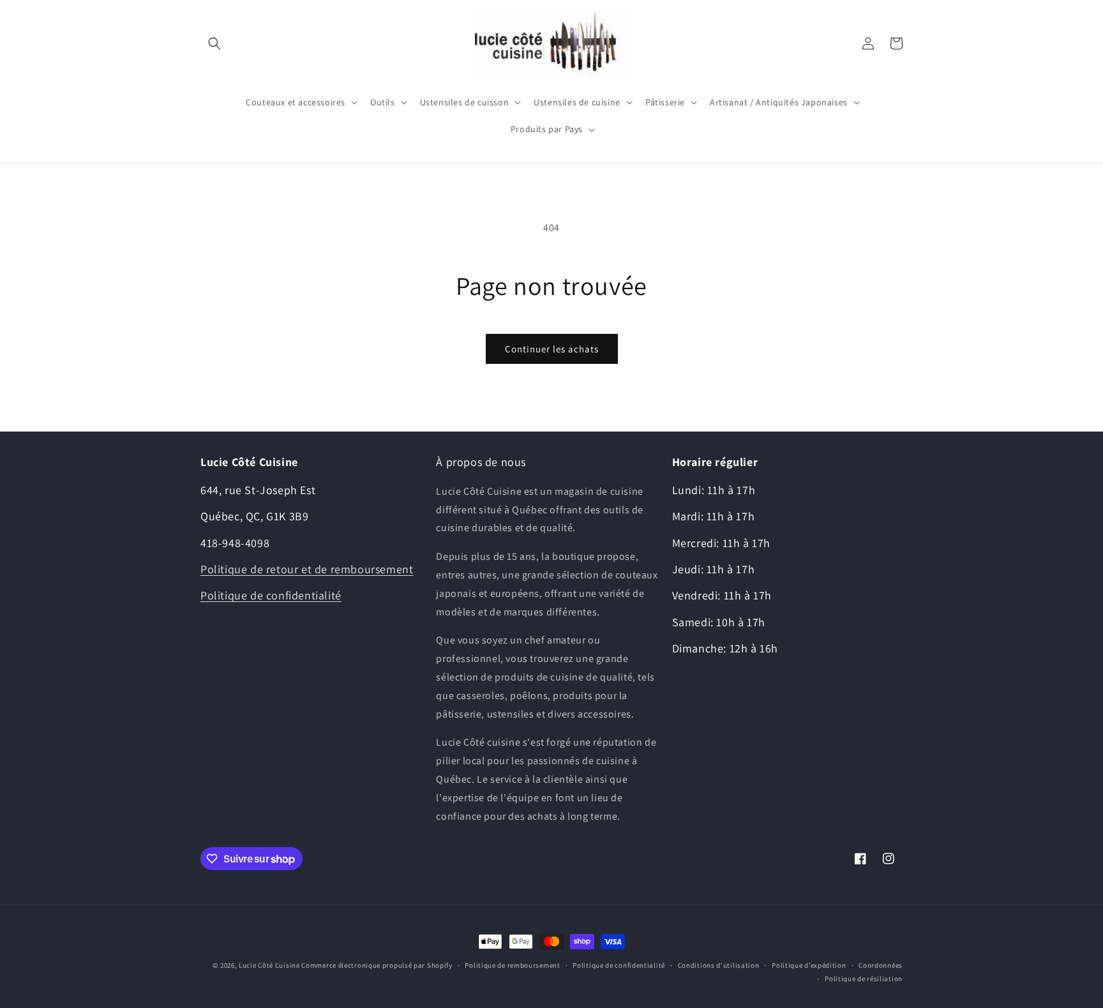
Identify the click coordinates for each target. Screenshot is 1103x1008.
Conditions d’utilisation (719, 965)
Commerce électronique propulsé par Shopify (376, 965)
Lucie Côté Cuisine (269, 965)
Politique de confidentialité (270, 595)
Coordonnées (881, 965)
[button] (214, 43)
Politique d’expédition (809, 965)
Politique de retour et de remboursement (306, 569)
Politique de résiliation (864, 978)
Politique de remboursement (512, 965)
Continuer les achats (552, 349)
